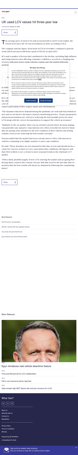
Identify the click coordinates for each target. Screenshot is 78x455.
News (3, 17)
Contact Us (5, 416)
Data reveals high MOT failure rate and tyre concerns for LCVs (27, 388)
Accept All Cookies (45, 100)
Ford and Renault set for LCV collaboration (19, 373)
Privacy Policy (6, 426)
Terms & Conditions (8, 429)
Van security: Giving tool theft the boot (12, 232)
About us (4, 410)
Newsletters (5, 419)
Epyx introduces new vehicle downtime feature (14, 236)
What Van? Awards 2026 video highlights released (15, 227)
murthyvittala (5, 27)
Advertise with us (7, 413)
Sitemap (4, 432)
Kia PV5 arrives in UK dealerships (11, 222)
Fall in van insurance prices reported (16, 381)
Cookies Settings (31, 100)
